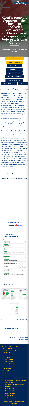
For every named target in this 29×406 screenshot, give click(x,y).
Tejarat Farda (7, 368)
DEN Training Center (9, 355)
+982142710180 (12, 388)
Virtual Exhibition (9, 83)
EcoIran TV (7, 352)
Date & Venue (15, 65)
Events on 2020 (14, 337)
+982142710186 (12, 393)
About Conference (15, 62)
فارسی (23, 83)
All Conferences (24, 337)
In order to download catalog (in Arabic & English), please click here (14, 321)
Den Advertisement (9, 366)
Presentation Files (14, 73)
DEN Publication (8, 359)
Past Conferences (24, 339)
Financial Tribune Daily (10, 363)
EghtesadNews (8, 357)
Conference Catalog (15, 69)
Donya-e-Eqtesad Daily (10, 350)
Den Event (6, 370)
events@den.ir (11, 397)
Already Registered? (15, 80)
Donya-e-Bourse (8, 361)
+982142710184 (12, 391)
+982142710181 (11, 395)
